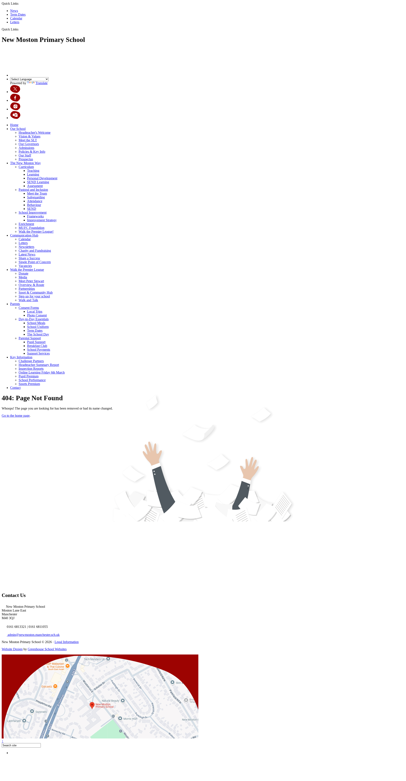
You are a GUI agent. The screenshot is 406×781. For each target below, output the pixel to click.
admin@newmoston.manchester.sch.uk (33, 635)
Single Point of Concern (35, 262)
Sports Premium (29, 384)
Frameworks (35, 216)
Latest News (27, 254)
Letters (14, 22)
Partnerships (27, 288)
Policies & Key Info (32, 151)
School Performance (32, 380)
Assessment (35, 186)
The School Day (38, 334)
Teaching (33, 170)
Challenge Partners (31, 361)
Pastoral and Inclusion (33, 189)
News (14, 10)
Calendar (16, 18)
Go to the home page (16, 415)
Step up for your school (34, 296)
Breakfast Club (37, 346)
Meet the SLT (28, 140)
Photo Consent (37, 315)
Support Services (38, 353)
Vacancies (25, 266)
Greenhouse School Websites (47, 649)
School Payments (38, 349)
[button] (20, 29)
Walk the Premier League (27, 269)
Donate (23, 273)
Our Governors (29, 144)
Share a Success (29, 258)
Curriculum (26, 167)
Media (23, 277)
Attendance (34, 201)
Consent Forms (29, 307)
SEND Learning (38, 182)
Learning (33, 174)
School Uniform (38, 327)
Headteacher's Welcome (35, 132)
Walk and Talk (28, 300)
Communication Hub (24, 235)
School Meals (36, 323)
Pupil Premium (28, 376)
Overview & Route (31, 285)
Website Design (12, 649)
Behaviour (34, 205)
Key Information (21, 357)
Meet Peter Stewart (31, 281)
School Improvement (33, 212)
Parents (15, 304)
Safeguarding (36, 197)
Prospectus (26, 159)
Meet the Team (37, 193)
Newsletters (26, 247)
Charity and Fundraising (35, 250)
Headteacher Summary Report (39, 365)
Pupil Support (36, 342)
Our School (18, 129)
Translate (42, 83)
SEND (31, 208)
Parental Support (30, 338)
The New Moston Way (25, 163)
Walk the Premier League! (36, 231)
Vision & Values (29, 136)
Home (14, 125)
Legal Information (67, 642)
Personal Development (42, 178)
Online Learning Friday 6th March (42, 372)
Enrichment (26, 224)
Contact (15, 387)
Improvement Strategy (42, 220)
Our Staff (25, 155)
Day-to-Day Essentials (34, 319)
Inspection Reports (31, 368)
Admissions (26, 148)
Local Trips (34, 311)
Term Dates (18, 14)
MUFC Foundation (31, 228)
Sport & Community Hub (36, 292)
